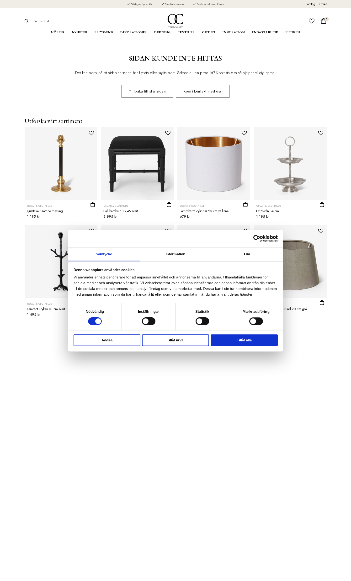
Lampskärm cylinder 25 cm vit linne (204, 211)
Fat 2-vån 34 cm (267, 211)
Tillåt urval (175, 340)
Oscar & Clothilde (39, 206)
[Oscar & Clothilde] (175, 21)
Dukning (162, 32)
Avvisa (106, 340)
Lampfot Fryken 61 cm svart (46, 309)
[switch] (148, 321)
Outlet (208, 32)
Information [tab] (175, 254)
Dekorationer (133, 32)
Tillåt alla (244, 340)
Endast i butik (265, 32)
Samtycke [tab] (104, 254)
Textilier (186, 32)
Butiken (293, 32)
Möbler (58, 32)
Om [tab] (247, 254)
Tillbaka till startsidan (147, 91)
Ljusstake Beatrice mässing (45, 211)
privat (323, 4)
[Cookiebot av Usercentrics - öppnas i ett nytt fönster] (257, 238)
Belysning (104, 32)
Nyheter (80, 32)
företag (311, 4)
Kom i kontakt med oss (203, 91)
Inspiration (234, 32)
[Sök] (28, 21)
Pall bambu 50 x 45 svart (120, 211)
